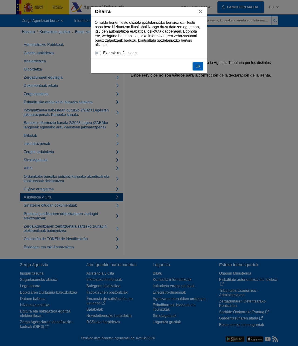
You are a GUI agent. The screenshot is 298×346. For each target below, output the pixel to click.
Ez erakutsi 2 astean (120, 53)
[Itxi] (200, 11)
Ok (198, 66)
